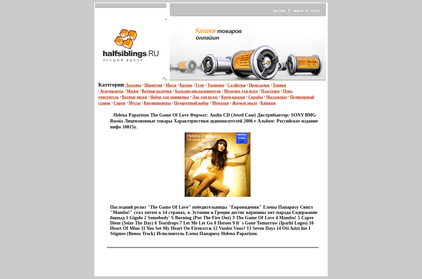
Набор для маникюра (169, 97)
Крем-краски (233, 97)
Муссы (134, 103)
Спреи (119, 103)
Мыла (171, 85)
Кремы (186, 85)
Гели (200, 85)
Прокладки (259, 85)
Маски (132, 91)
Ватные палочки (157, 91)
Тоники (279, 85)
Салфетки (236, 85)
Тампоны (215, 85)
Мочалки (220, 103)
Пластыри (270, 91)
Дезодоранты (111, 91)
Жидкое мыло (244, 103)
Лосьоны (133, 85)
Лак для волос (205, 97)
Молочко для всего (241, 91)
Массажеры (276, 97)
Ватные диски (134, 97)
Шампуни (153, 85)
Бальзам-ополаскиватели (198, 91)
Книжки (268, 103)
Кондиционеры (157, 103)
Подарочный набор (191, 103)
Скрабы (255, 97)
